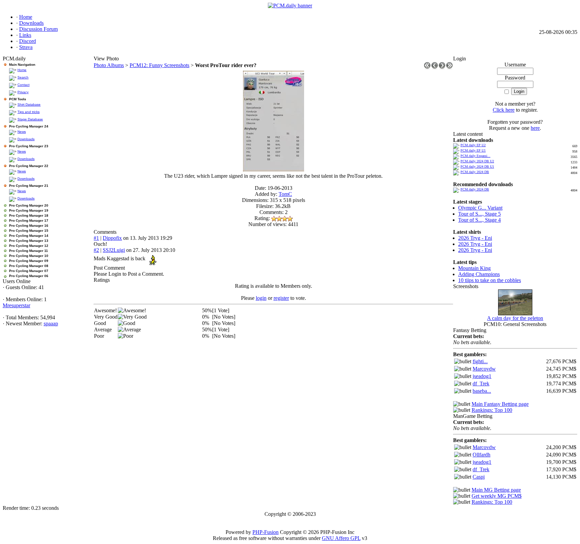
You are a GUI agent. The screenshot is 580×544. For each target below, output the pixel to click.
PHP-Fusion (265, 532)
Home (22, 70)
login (261, 298)
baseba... (482, 391)
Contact (23, 85)
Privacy (23, 92)
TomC (285, 194)
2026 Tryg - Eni (475, 238)
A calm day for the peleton (515, 318)
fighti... (480, 361)
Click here (504, 110)
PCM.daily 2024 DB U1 (477, 166)
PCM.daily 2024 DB (475, 172)
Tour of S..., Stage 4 (479, 220)
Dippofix (112, 238)
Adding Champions (479, 274)
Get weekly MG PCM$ (497, 496)
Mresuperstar (16, 305)
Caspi (479, 477)
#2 (96, 250)
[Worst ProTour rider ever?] (273, 169)
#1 (96, 238)
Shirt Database (29, 104)
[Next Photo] (442, 67)
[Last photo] (449, 67)
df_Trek (481, 383)
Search (23, 77)
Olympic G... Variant (480, 208)
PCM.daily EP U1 (473, 150)
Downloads (26, 139)
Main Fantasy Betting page (500, 404)
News (21, 131)
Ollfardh (481, 454)
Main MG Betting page (496, 490)
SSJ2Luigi (114, 250)
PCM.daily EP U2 (473, 145)
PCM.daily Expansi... (475, 156)
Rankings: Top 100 (492, 410)
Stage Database (30, 119)
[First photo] (427, 67)
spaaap (51, 323)
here (535, 128)
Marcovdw (484, 369)
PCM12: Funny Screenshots (159, 65)
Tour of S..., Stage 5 (479, 214)
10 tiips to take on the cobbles (489, 280)
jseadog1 (482, 376)
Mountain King (474, 268)
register (281, 298)
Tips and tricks (28, 112)
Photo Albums (109, 65)
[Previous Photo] (434, 67)
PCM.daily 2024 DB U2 (477, 161)
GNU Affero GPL (341, 538)
